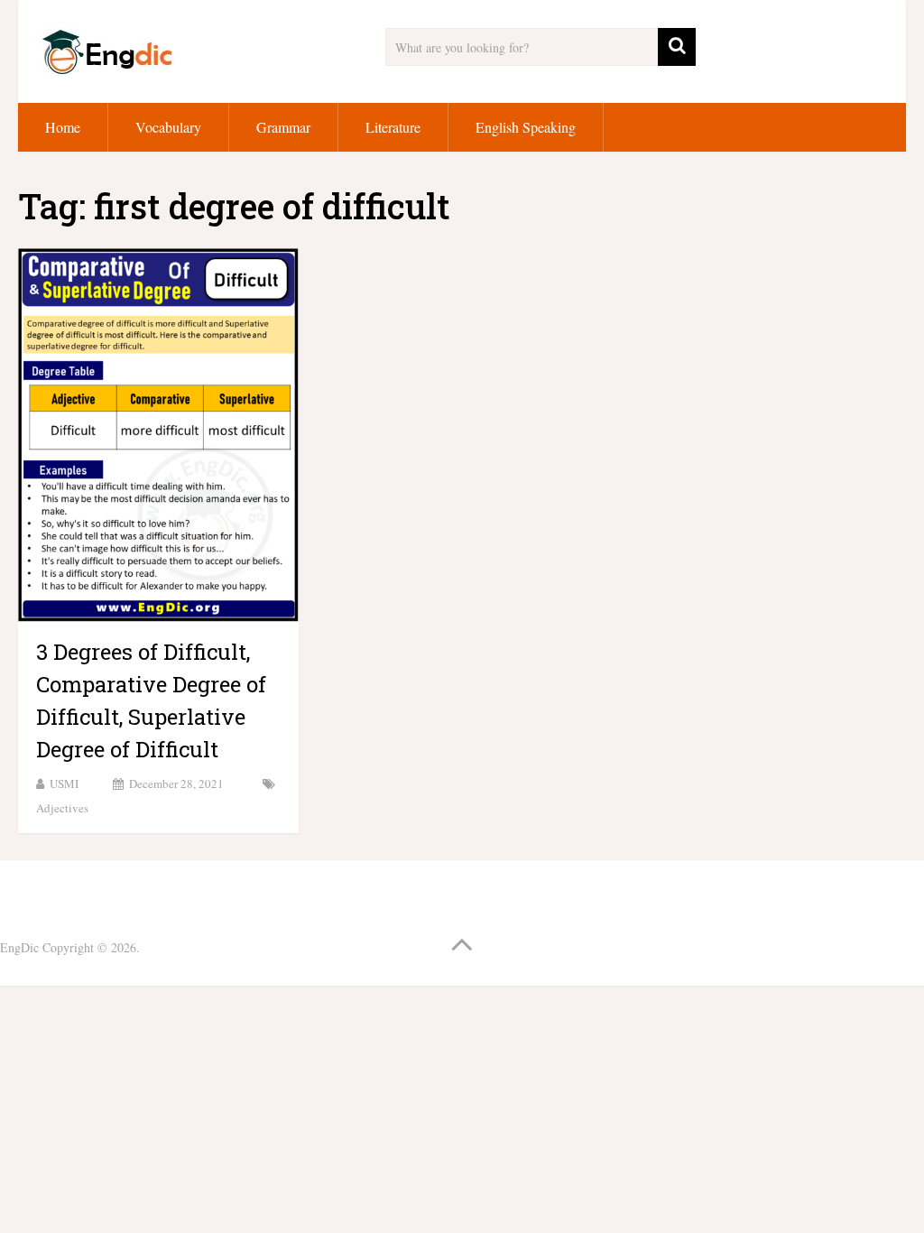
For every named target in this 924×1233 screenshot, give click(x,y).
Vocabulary (168, 126)
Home (62, 126)
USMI (64, 783)
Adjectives (62, 808)
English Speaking (526, 126)
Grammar (283, 126)
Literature (392, 126)
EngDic (19, 947)
